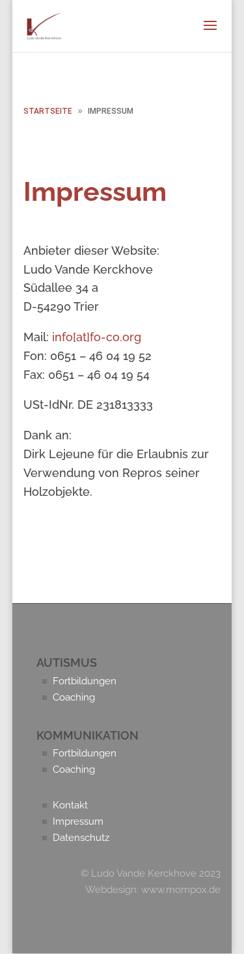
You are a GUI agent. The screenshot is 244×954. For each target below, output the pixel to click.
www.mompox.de (181, 890)
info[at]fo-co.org (96, 337)
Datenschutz (75, 838)
